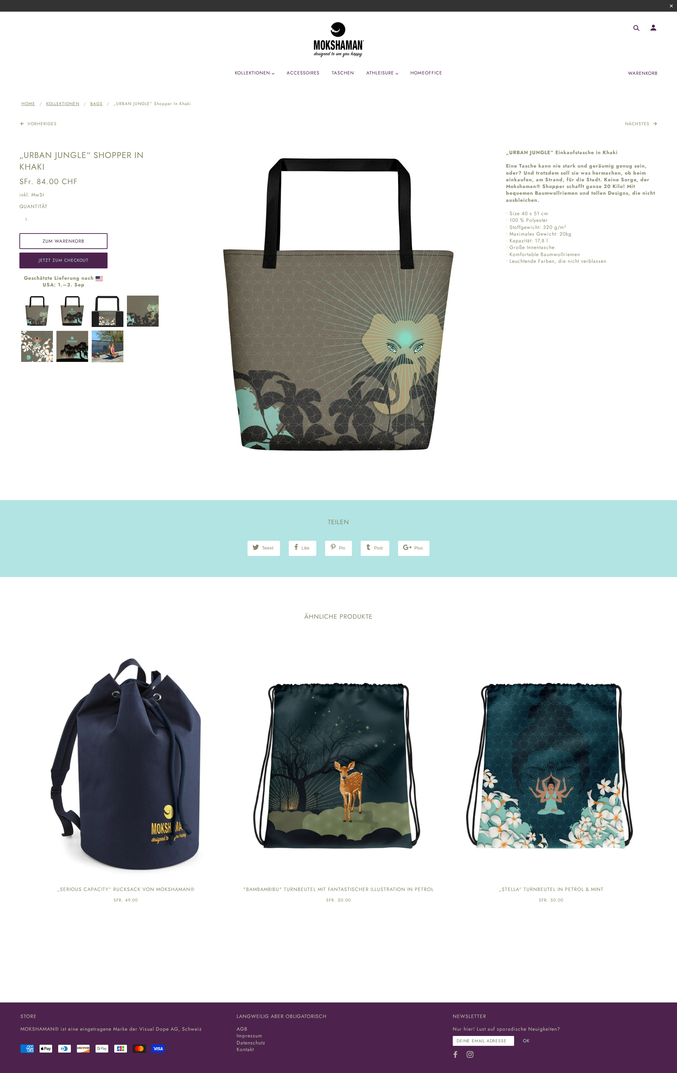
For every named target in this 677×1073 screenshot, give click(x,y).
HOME (28, 104)
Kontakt (245, 1049)
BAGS (96, 104)
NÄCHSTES (638, 124)
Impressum (249, 1035)
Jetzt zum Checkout (64, 260)
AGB (242, 1028)
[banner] (338, 39)
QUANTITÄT (30, 206)
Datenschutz (251, 1042)
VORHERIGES (41, 124)
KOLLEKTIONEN (62, 104)
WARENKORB (643, 73)
